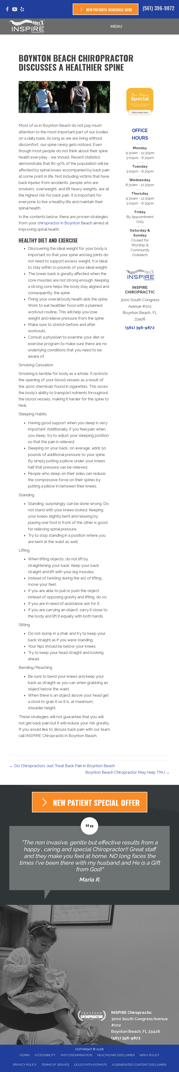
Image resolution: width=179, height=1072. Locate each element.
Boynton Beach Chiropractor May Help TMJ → (127, 772)
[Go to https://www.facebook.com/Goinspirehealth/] (7, 10)
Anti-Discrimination (76, 1055)
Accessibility (44, 1055)
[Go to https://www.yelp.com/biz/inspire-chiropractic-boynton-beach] (22, 10)
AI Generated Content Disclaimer (139, 1064)
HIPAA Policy (149, 1055)
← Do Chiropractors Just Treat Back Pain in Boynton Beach (62, 765)
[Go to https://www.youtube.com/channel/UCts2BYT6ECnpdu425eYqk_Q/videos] (14, 10)
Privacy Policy (25, 1064)
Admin (25, 1055)
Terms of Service (55, 1064)
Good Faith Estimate (90, 1064)
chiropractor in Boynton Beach (65, 223)
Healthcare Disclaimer (116, 1055)
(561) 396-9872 (158, 8)
